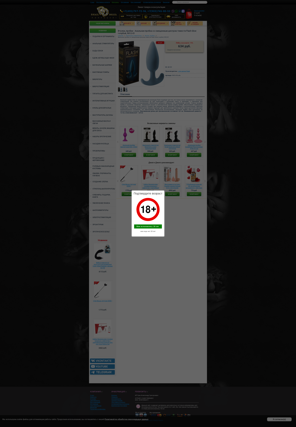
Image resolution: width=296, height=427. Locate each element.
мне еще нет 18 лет (148, 231)
